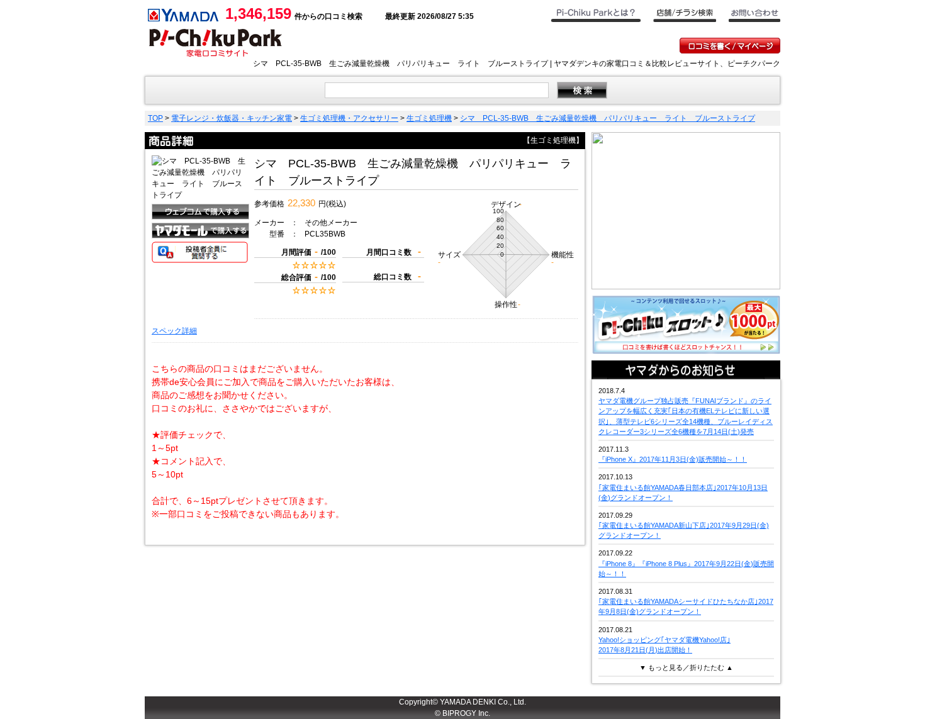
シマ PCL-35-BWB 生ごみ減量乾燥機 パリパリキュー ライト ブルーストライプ (607, 118)
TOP (155, 118)
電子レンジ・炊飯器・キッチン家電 (231, 118)
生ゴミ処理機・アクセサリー (349, 118)
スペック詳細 (174, 330)
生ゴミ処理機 (429, 118)
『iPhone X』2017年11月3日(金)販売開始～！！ (672, 459)
